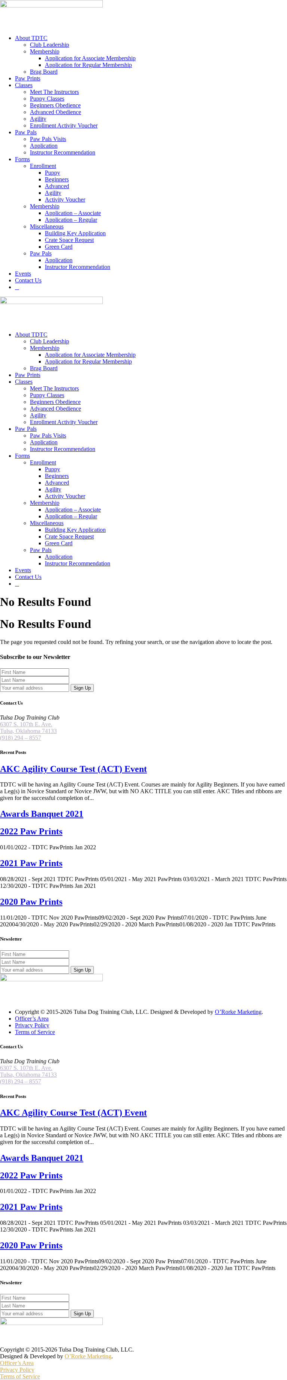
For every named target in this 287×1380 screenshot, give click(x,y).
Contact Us (28, 280)
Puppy (52, 172)
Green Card (58, 246)
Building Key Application (75, 233)
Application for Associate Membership (90, 58)
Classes (24, 85)
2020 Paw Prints (31, 902)
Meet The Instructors (54, 92)
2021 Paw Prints (31, 863)
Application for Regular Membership (88, 65)
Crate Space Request (69, 240)
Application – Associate (73, 213)
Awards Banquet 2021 (41, 814)
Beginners (57, 179)
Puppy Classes (47, 98)
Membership (44, 51)
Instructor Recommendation (62, 152)
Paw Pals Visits (48, 139)
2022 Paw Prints (31, 831)
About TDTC (31, 38)
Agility (38, 119)
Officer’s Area (32, 1018)
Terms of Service (35, 1032)
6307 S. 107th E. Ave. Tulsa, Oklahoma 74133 (28, 727)
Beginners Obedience (55, 105)
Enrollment (43, 166)
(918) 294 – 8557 (20, 738)
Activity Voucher (65, 199)
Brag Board (44, 71)
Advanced (57, 186)
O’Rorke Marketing (238, 1012)
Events (23, 273)
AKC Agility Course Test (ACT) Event (73, 769)
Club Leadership (49, 45)
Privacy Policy (32, 1025)
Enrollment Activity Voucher (64, 125)
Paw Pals (26, 132)
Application (44, 145)
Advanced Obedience (55, 112)
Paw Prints (27, 78)
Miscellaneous (47, 226)
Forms (22, 159)
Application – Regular (71, 220)
